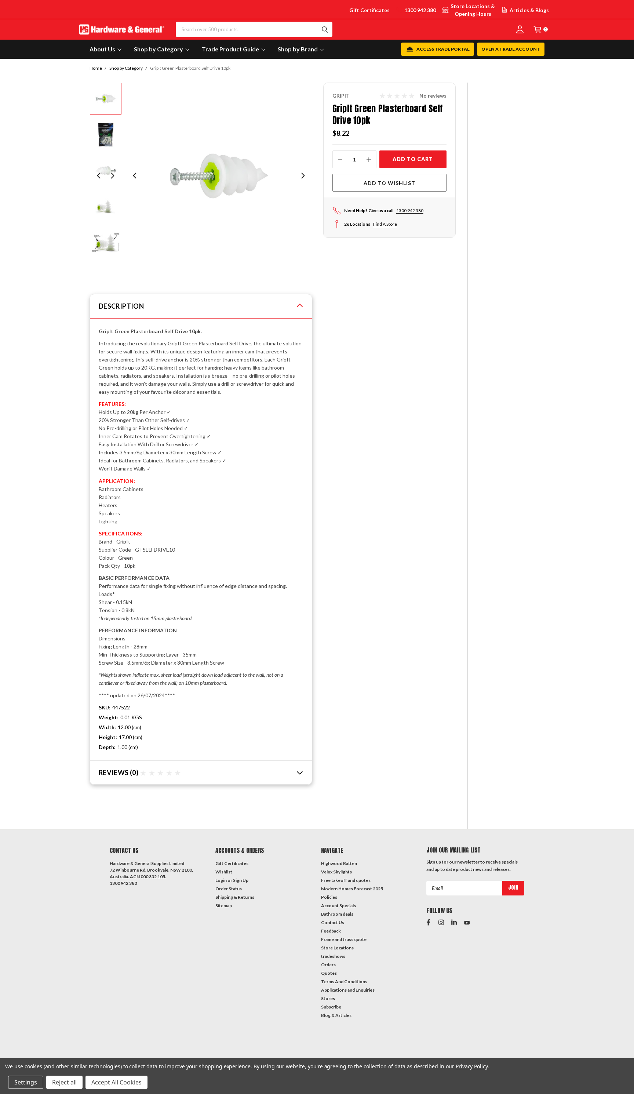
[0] (537, 28)
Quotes (329, 973)
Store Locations (337, 948)
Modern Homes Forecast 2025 (352, 888)
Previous (134, 175)
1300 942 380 (420, 10)
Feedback (331, 931)
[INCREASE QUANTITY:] (368, 159)
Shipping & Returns (234, 897)
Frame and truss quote (344, 939)
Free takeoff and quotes (346, 880)
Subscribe (331, 1007)
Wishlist (223, 872)
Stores (328, 998)
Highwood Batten (339, 863)
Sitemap (223, 905)
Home (96, 68)
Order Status (228, 888)
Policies (329, 897)
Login (221, 880)
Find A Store (385, 224)
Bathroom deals (337, 914)
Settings (25, 1082)
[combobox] (254, 29)
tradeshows (333, 956)
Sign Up (240, 880)
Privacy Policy (472, 1066)
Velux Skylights (336, 872)
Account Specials (338, 905)
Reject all (64, 1082)
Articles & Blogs (529, 10)
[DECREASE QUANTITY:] (340, 159)
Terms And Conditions (344, 981)
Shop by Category (126, 68)
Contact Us (332, 922)
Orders (328, 964)
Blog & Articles (336, 1015)
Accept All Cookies (116, 1082)
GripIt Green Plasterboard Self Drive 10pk (190, 68)
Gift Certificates (369, 10)
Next (303, 175)
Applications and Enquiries (348, 990)
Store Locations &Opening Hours (473, 10)
